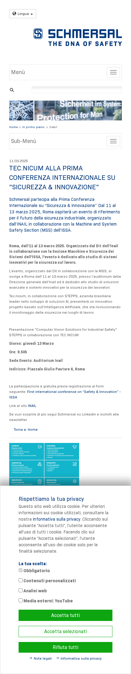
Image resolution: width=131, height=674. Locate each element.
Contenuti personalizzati (49, 580)
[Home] (78, 37)
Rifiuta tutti (65, 647)
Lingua (23, 13)
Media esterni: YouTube (48, 601)
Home (13, 127)
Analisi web (35, 591)
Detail (53, 127)
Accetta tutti (65, 615)
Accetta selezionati (65, 631)
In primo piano (33, 127)
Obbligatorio (36, 570)
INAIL (31, 405)
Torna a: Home (26, 429)
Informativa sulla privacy (56, 519)
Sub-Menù (23, 141)
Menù (18, 72)
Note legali (43, 658)
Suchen (11, 89)
